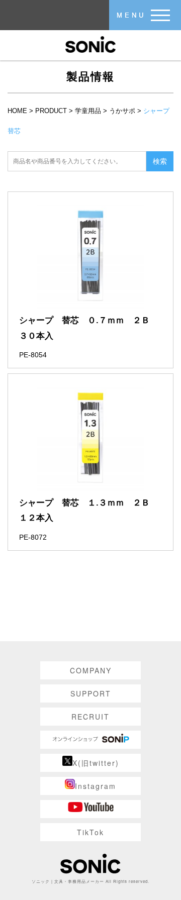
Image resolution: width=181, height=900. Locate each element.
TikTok (90, 832)
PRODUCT (51, 111)
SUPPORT (90, 693)
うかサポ (122, 111)
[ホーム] (90, 44)
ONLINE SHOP (90, 740)
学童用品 (88, 111)
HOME (17, 111)
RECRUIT (90, 717)
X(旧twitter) (95, 763)
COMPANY (91, 670)
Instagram (95, 786)
